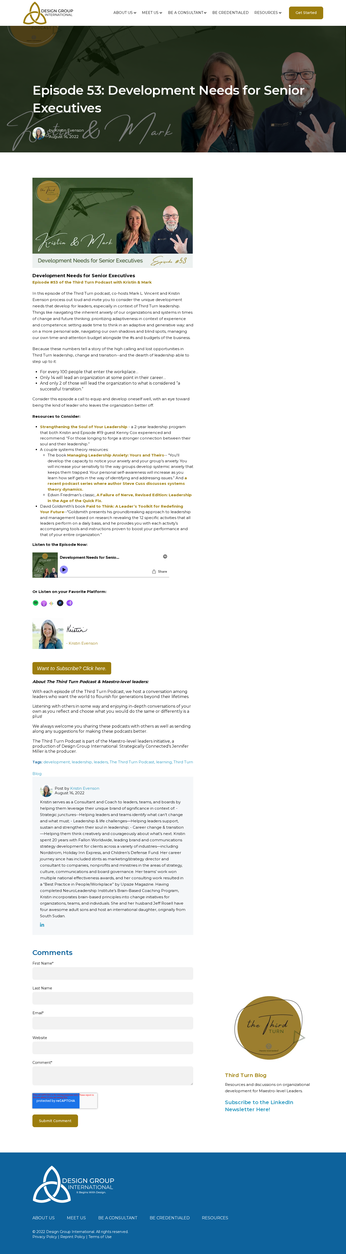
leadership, (83, 762)
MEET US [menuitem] (76, 1218)
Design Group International (90, 746)
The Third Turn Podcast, (133, 762)
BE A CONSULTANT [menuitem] (118, 1218)
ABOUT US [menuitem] (43, 1218)
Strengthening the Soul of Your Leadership (83, 426)
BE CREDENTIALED (230, 12)
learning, (165, 762)
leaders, (102, 762)
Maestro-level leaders (130, 741)
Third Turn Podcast (104, 691)
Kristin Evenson (69, 130)
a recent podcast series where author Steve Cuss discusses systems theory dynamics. (117, 483)
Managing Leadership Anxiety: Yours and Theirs (115, 455)
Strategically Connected (143, 746)
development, (57, 762)
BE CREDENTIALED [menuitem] (170, 1218)
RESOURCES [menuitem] (215, 1218)
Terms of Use (100, 1237)
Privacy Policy (44, 1237)
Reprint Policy (72, 1237)
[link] (73, 1184)
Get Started (306, 12)
